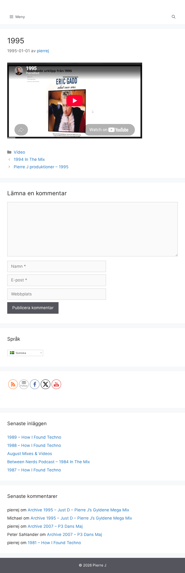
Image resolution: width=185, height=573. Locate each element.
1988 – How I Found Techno (34, 445)
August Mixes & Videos (29, 453)
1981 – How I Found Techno (54, 542)
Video (19, 152)
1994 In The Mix (29, 159)
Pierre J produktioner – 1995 (41, 166)
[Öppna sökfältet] (173, 17)
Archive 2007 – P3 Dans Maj (55, 526)
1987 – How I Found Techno (34, 470)
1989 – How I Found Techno (34, 437)
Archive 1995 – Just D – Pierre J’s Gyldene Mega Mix (78, 510)
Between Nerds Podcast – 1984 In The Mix (48, 461)
